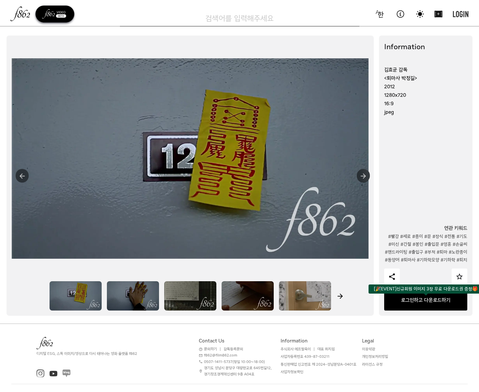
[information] (400, 14)
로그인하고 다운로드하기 (425, 300)
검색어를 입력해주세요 (239, 18)
